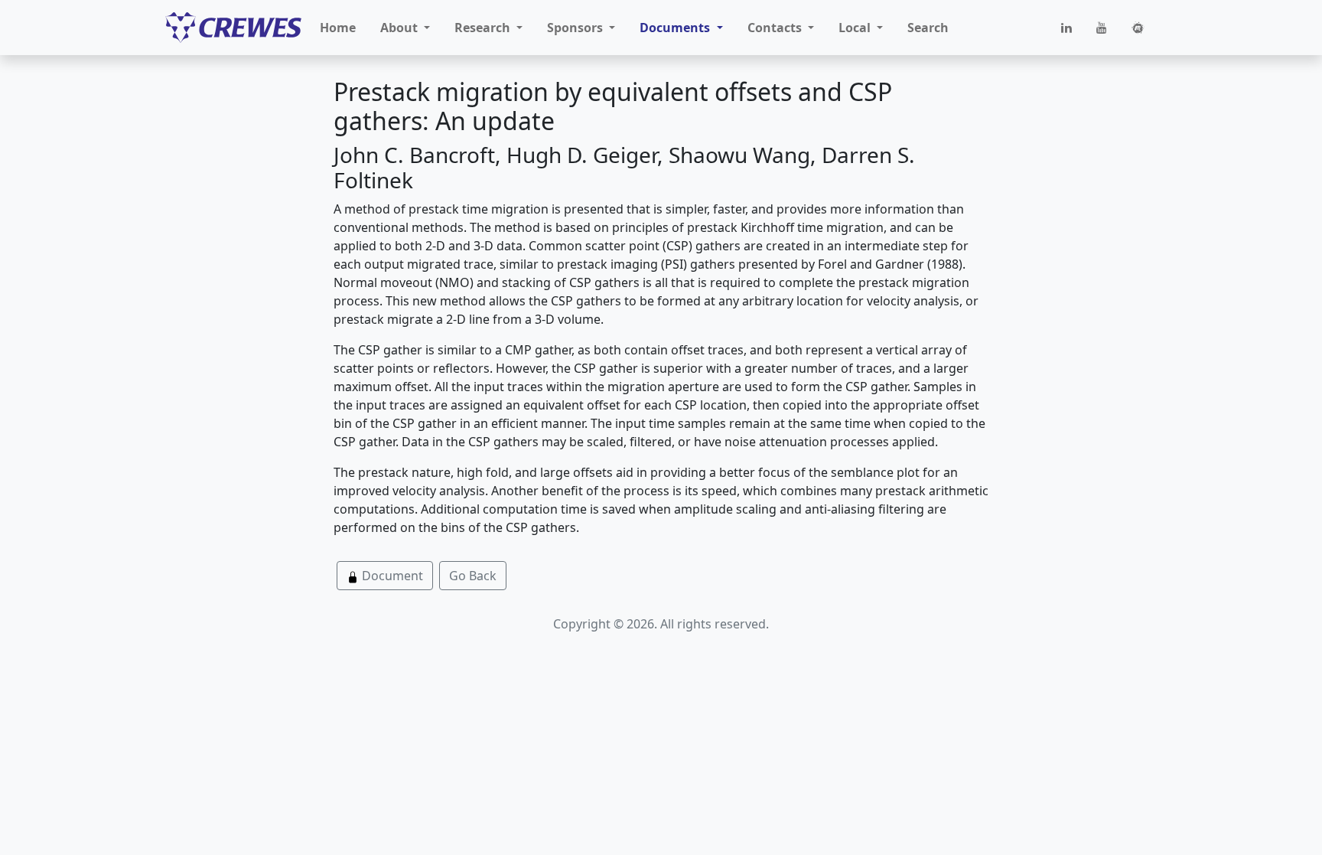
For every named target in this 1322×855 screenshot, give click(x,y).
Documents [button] (676, 27)
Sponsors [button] (576, 27)
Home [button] (338, 27)
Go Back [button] (473, 575)
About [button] (400, 27)
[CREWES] (233, 27)
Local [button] (856, 27)
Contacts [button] (776, 27)
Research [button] (483, 27)
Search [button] (928, 27)
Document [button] (391, 575)
